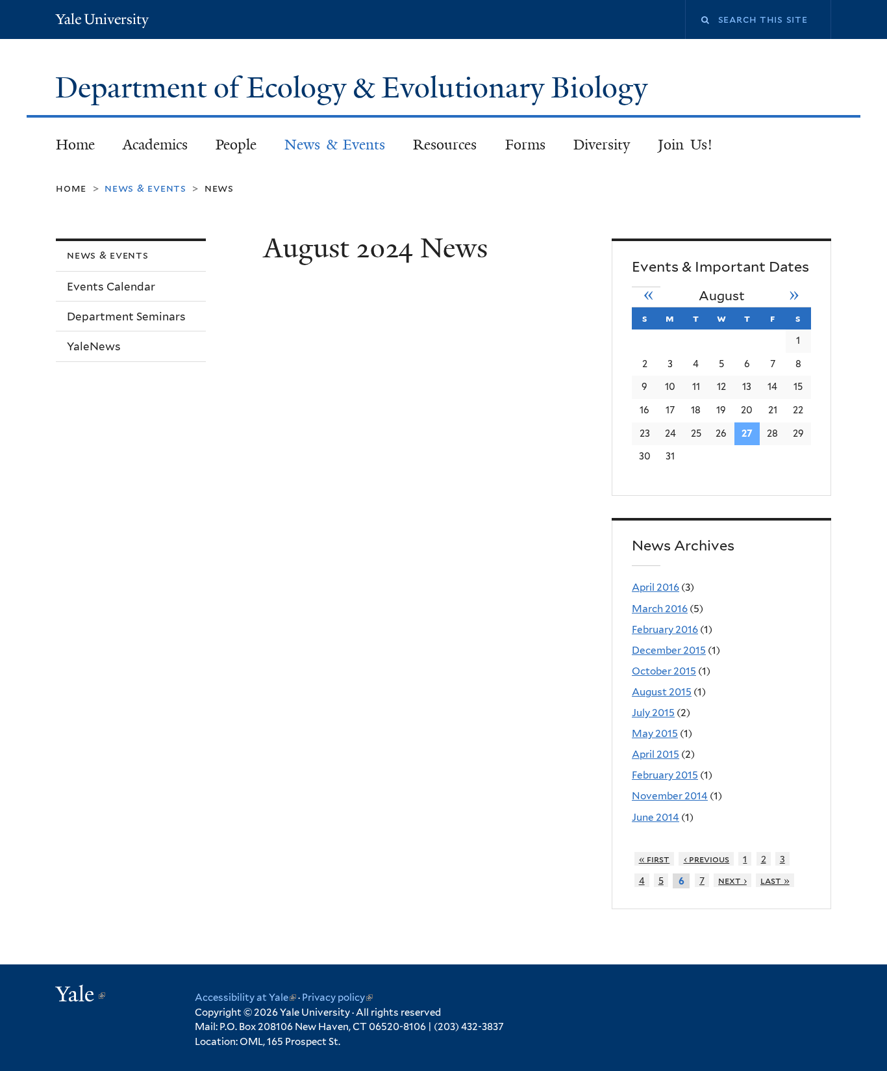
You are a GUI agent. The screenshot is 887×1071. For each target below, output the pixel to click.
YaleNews (94, 346)
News (219, 188)
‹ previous (707, 858)
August (722, 295)
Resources (445, 144)
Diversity (601, 144)
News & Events (334, 144)
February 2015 (665, 775)
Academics (155, 144)
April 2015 (655, 754)
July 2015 (653, 712)
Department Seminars (126, 316)
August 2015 (662, 692)
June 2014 (655, 817)
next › (732, 880)
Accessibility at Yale (245, 997)
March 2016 (660, 608)
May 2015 (655, 733)
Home (75, 144)
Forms (525, 144)
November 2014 (670, 796)
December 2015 (669, 650)
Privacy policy (337, 997)
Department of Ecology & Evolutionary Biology (355, 88)
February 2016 (665, 629)
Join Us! (685, 144)
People (236, 144)
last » (775, 880)
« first (654, 858)
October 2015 (664, 671)
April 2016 (655, 587)
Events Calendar (111, 286)
